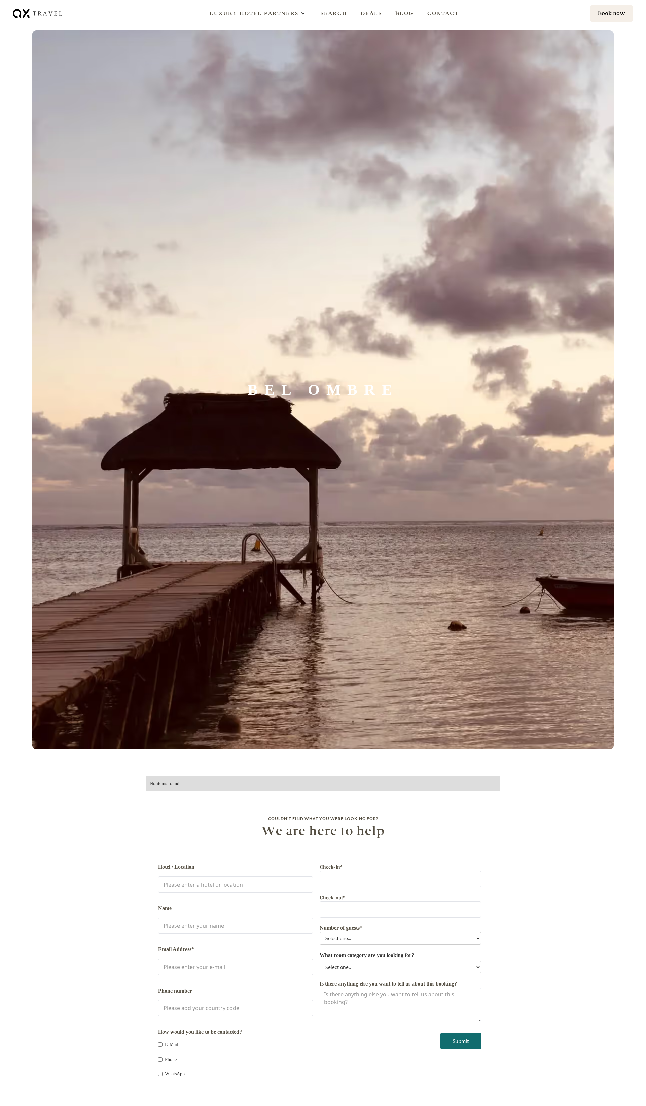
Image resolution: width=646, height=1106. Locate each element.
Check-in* (331, 867)
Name (165, 908)
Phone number (175, 991)
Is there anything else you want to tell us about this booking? (388, 984)
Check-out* (332, 897)
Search (334, 13)
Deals (371, 13)
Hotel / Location (176, 867)
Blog (404, 13)
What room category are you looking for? (367, 955)
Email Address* (176, 949)
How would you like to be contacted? (200, 1032)
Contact (443, 13)
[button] (254, 13)
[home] (38, 13)
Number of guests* (341, 928)
